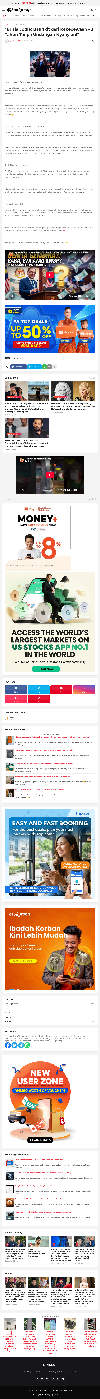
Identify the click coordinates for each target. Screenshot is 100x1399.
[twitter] (42, 1379)
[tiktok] (58, 1379)
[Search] (97, 10)
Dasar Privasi (56, 1390)
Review (50, 1017)
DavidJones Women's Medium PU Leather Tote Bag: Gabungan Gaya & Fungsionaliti (70, 1340)
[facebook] (37, 1379)
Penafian (68, 1390)
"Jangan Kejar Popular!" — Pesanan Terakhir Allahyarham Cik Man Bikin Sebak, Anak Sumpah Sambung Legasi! (38, 1295)
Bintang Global (18, 24)
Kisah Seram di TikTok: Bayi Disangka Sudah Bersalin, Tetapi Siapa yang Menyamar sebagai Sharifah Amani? (84, 1255)
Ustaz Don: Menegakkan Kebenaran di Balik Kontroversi (36, 1252)
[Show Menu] (3, 10)
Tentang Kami (42, 1390)
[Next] (96, 16)
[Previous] (93, 16)
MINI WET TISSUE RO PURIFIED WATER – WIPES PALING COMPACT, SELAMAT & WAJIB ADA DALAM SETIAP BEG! (50, 1342)
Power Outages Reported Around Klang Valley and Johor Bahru (39, 1160)
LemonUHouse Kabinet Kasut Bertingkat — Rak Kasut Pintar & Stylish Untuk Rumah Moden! (90, 1339)
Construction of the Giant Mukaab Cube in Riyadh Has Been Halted (40, 1199)
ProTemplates (64, 1395)
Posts (11, 717)
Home (7, 24)
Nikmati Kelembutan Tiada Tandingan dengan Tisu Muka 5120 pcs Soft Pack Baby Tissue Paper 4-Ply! (53, 737)
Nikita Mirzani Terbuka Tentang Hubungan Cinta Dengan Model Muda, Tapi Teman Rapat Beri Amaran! (15, 1253)
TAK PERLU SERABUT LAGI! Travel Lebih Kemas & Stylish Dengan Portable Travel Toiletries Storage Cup (30, 1340)
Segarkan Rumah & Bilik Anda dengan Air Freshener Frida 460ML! (40, 789)
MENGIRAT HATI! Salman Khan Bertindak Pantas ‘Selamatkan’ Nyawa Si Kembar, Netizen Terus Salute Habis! (26, 443)
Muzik (50, 1012)
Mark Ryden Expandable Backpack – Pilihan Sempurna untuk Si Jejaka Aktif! (44, 750)
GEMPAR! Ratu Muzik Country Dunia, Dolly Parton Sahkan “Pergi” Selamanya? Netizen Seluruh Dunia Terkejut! (73, 406)
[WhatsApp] (44, 366)
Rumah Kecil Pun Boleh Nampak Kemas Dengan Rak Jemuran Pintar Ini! (42, 776)
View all (92, 378)
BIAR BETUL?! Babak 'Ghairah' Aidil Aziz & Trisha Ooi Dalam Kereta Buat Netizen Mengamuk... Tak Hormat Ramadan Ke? (61, 1255)
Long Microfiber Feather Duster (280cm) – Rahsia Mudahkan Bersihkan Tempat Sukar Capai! (9, 1341)
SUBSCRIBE (25, 3)
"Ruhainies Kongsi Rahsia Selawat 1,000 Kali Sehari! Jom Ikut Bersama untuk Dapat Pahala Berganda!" (53, 16)
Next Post (92, 499)
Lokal (50, 1008)
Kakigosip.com (51, 1395)
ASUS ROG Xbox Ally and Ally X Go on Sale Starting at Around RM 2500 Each (43, 1212)
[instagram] (53, 1379)
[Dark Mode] (92, 10)
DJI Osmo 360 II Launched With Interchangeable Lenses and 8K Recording (43, 1173)
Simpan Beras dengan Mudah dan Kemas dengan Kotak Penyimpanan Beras (44, 763)
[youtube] (47, 1379)
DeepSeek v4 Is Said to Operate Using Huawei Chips (35, 1186)
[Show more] (54, 366)
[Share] (93, 41)
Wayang (50, 1021)
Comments (13, 719)
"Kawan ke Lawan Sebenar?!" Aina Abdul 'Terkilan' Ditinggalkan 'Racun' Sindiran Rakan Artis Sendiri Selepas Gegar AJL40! (15, 1295)
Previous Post (10, 499)
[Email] (49, 366)
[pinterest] (63, 1379)
